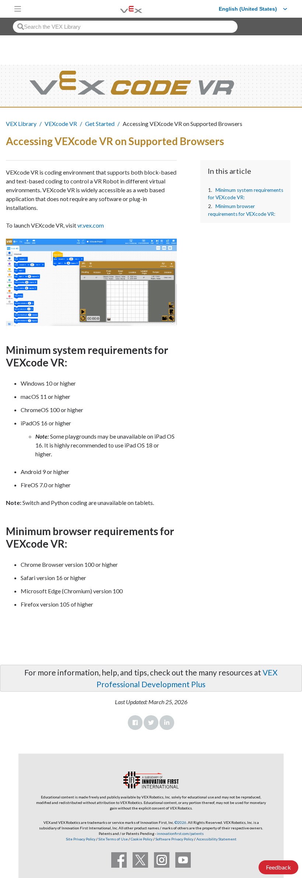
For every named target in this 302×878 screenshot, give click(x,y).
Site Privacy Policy (80, 839)
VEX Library (21, 123)
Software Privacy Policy (174, 839)
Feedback (278, 867)
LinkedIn (166, 722)
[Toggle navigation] (18, 9)
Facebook (135, 722)
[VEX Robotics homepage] (122, 9)
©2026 (180, 822)
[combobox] (125, 27)
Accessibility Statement (216, 839)
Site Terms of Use (113, 839)
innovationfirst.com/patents (180, 833)
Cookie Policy (141, 839)
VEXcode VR (61, 123)
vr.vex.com (90, 225)
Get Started (100, 123)
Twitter (151, 722)
